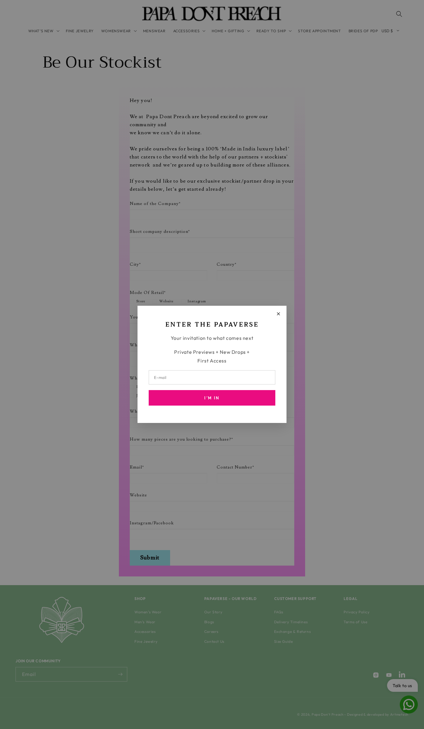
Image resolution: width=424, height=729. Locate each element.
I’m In (211, 398)
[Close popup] (278, 314)
